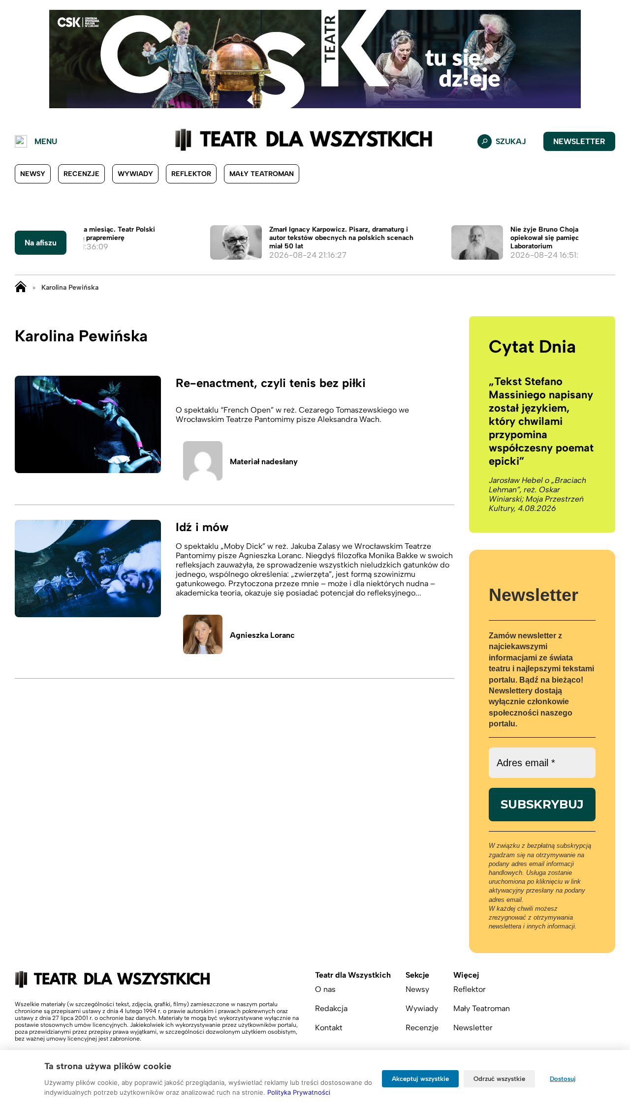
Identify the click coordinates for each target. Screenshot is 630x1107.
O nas (325, 989)
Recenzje (81, 174)
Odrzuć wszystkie (499, 1078)
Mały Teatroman (261, 174)
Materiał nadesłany (264, 461)
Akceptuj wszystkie (420, 1078)
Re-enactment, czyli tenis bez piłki (271, 383)
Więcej (466, 975)
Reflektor (191, 174)
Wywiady (135, 174)
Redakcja (331, 1008)
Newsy (32, 174)
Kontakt (329, 1027)
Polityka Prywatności (298, 1092)
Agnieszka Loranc (262, 635)
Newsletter (579, 141)
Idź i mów (202, 527)
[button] (15, 59)
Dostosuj (563, 1078)
